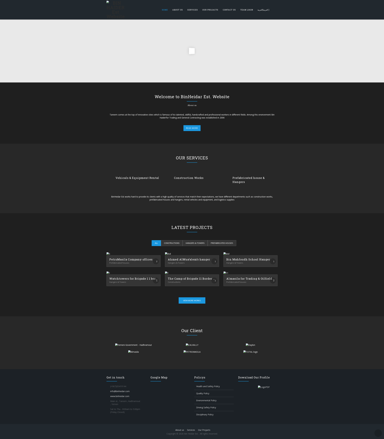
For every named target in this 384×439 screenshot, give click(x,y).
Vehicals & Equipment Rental (137, 178)
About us (177, 10)
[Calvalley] (192, 344)
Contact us (229, 10)
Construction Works (189, 178)
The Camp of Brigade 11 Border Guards (192, 278)
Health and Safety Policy (208, 386)
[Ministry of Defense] (133, 344)
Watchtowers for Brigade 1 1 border (133, 278)
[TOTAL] (250, 351)
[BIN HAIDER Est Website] (115, 9)
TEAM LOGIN (246, 10)
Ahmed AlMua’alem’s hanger (189, 259)
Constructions (172, 243)
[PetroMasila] (192, 351)
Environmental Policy (206, 400)
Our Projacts (210, 10)
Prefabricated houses (222, 243)
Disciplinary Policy (204, 414)
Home (165, 10)
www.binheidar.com (119, 396)
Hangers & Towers (195, 243)
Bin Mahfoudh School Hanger (248, 259)
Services (192, 10)
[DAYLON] (250, 344)
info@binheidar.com (120, 391)
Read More (192, 128)
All (156, 243)
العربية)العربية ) (263, 10)
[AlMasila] (133, 351)
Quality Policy (202, 393)
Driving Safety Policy (206, 407)
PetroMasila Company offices (131, 259)
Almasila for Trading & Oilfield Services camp (250, 278)
